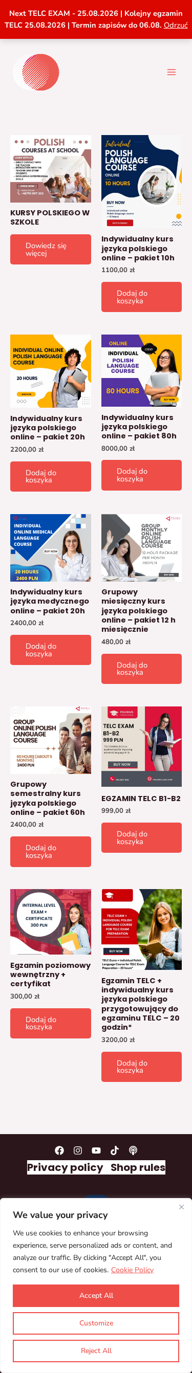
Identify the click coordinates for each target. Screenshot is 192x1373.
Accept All (96, 1295)
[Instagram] (77, 1150)
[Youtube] (96, 1150)
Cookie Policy (132, 1270)
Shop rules (138, 1167)
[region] (96, 1285)
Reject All (96, 1351)
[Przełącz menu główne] (171, 71)
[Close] (181, 1207)
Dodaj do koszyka (132, 297)
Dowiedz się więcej (46, 249)
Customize (96, 1323)
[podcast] (133, 1150)
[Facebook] (59, 1150)
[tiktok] (114, 1150)
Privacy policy (65, 1167)
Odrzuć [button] (176, 25)
